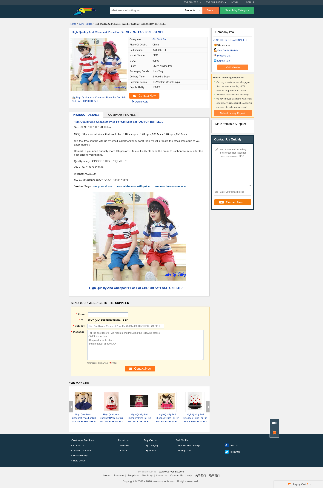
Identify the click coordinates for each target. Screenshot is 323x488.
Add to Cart (141, 101)
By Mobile (151, 450)
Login (234, 2)
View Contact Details (227, 50)
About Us (123, 440)
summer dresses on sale (170, 186)
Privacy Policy (80, 455)
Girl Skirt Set (160, 39)
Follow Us (235, 452)
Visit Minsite (233, 67)
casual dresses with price (133, 186)
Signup (249, 2)
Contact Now (147, 95)
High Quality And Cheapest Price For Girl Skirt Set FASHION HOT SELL (118, 32)
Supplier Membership (189, 445)
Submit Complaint (82, 450)
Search (211, 10)
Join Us (123, 450)
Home (73, 23)
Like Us (234, 445)
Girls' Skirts (85, 23)
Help (189, 475)
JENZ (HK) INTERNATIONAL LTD (230, 40)
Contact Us (78, 445)
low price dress (102, 186)
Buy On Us (150, 440)
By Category (152, 445)
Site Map (147, 475)
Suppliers (133, 475)
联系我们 (214, 475)
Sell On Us (182, 440)
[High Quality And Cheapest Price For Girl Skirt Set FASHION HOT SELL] (98, 91)
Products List (223, 55)
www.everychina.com (171, 471)
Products (119, 475)
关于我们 (200, 475)
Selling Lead (184, 450)
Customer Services (82, 440)
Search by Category (237, 10)
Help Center (79, 460)
